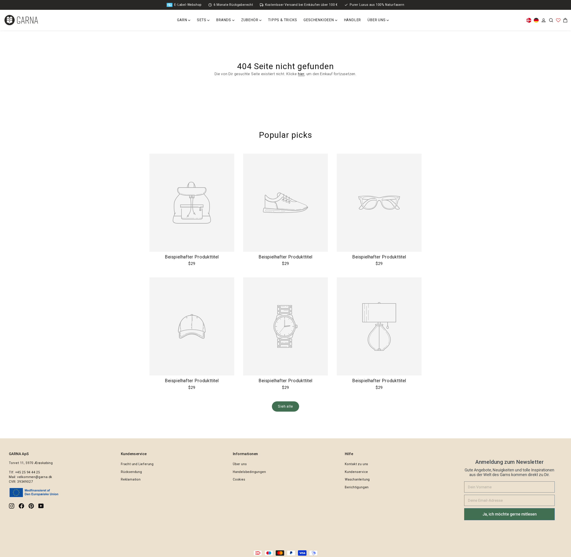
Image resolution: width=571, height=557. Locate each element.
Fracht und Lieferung (137, 464)
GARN (182, 20)
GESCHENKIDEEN (319, 20)
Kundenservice (356, 472)
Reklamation (131, 479)
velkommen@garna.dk (34, 477)
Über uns (240, 464)
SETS (202, 20)
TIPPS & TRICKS (282, 20)
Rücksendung (131, 472)
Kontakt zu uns (356, 464)
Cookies (239, 479)
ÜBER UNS (377, 20)
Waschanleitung (357, 479)
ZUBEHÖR (250, 20)
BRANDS (224, 20)
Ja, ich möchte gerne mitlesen (509, 514)
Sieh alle (285, 406)
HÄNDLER (352, 20)
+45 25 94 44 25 (27, 472)
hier (301, 74)
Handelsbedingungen (249, 472)
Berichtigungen (357, 487)
